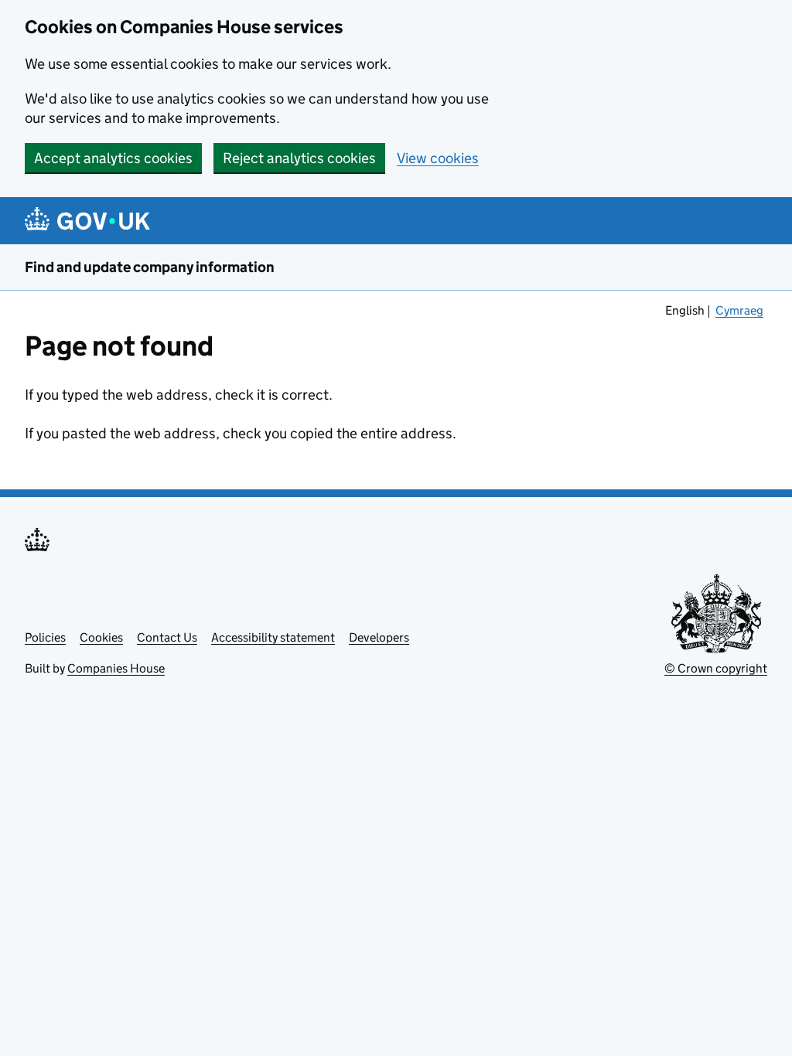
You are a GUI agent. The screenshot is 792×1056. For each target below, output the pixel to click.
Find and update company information (150, 267)
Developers (379, 637)
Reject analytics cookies (299, 158)
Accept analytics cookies (113, 158)
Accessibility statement (273, 637)
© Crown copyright (715, 668)
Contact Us (167, 637)
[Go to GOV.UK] (87, 220)
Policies (45, 637)
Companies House (116, 668)
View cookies (438, 158)
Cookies (101, 637)
